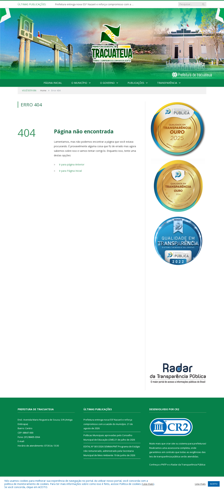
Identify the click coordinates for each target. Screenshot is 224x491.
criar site (170, 443)
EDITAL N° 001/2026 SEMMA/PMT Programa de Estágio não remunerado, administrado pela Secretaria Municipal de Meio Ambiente (111, 451)
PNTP (164, 464)
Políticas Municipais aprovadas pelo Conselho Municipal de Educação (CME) (95, 4)
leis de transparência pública (164, 456)
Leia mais (147, 483)
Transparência (167, 82)
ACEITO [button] (214, 483)
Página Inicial (53, 82)
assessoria (173, 447)
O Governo (107, 82)
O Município (79, 82)
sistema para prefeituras (192, 443)
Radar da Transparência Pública (188, 464)
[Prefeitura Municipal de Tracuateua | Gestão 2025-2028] (112, 47)
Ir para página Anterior (71, 164)
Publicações (136, 82)
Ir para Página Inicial (70, 170)
